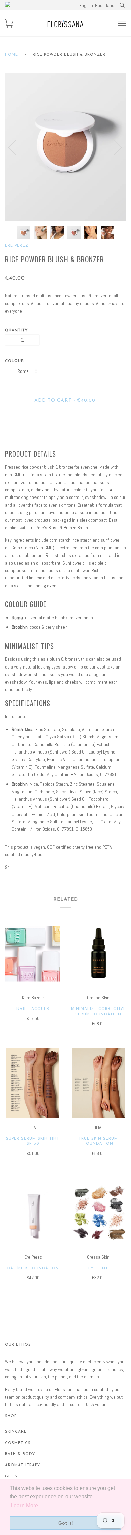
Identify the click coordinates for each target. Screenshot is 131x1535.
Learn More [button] (24, 1505)
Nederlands (106, 5)
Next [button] (113, 147)
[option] (65, 147)
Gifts (11, 1476)
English (86, 5)
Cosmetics (18, 1443)
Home (11, 55)
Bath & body (20, 1454)
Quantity (16, 330)
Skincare (16, 1432)
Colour (14, 361)
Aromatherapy (22, 1465)
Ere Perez (16, 246)
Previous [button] (16, 147)
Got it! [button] (65, 1523)
